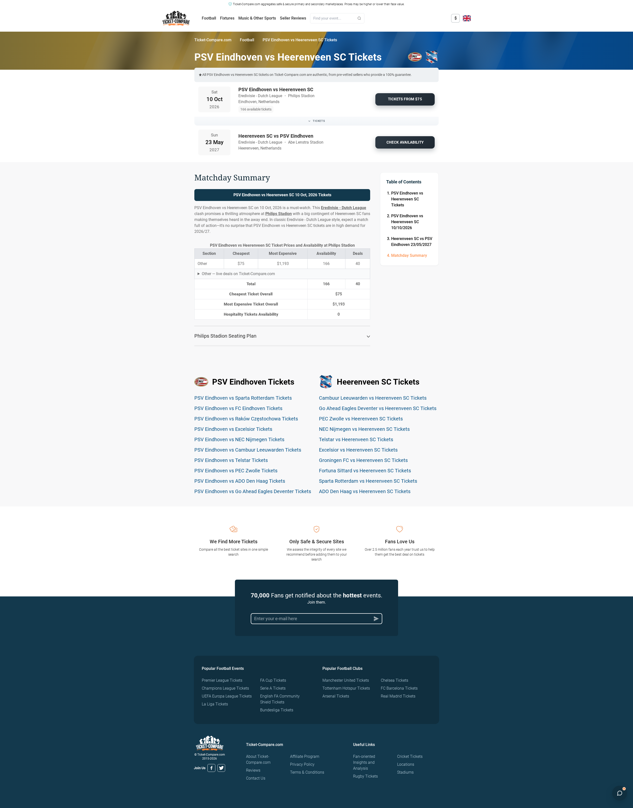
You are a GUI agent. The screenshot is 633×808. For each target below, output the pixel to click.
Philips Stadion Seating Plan (225, 336)
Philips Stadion (278, 213)
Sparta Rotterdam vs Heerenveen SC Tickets (368, 481)
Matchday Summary (409, 255)
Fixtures (227, 18)
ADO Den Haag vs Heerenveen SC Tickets (364, 491)
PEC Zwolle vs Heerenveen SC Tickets (361, 419)
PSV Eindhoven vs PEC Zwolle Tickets (235, 471)
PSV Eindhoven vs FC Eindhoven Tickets (238, 408)
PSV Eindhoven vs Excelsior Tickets (233, 429)
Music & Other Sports (257, 18)
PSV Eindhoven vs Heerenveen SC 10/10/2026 (407, 222)
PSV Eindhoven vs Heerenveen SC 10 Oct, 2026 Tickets (282, 195)
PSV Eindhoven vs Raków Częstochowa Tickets (246, 419)
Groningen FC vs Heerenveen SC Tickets (363, 460)
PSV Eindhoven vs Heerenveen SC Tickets (407, 199)
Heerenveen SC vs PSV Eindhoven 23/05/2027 (411, 241)
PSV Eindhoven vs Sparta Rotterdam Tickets (243, 398)
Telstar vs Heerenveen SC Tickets (356, 439)
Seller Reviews (293, 18)
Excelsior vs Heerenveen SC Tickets (358, 450)
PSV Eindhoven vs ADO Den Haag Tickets (239, 481)
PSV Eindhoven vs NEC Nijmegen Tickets (239, 439)
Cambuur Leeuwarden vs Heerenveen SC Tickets (373, 398)
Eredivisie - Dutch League (343, 207)
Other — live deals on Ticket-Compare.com (238, 273)
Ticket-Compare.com (212, 40)
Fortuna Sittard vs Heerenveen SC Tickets (365, 471)
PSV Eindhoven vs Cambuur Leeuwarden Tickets (247, 450)
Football (209, 18)
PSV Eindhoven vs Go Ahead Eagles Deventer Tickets (252, 491)
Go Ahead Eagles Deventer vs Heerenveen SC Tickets (377, 408)
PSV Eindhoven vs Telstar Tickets (231, 460)
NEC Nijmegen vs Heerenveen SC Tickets (364, 429)
